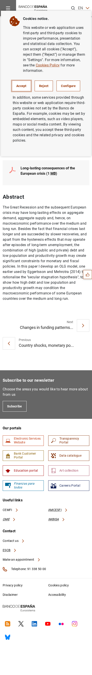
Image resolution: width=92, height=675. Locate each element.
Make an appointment (19, 559)
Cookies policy (58, 585)
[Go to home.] (33, 8)
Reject (44, 86)
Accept (21, 86)
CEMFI (8, 510)
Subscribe (14, 406)
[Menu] (8, 8)
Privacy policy (13, 585)
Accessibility (57, 594)
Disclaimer (10, 594)
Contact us (11, 541)
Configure (68, 86)
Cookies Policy (48, 65)
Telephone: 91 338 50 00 (28, 569)
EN (80, 8)
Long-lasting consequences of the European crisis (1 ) (48, 171)
